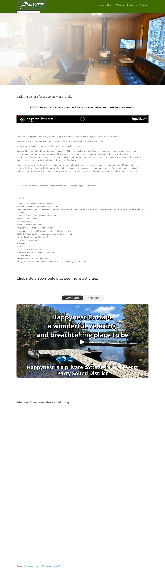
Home (100, 5)
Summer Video (72, 298)
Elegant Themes (35, 566)
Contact (143, 5)
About (109, 5)
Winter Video (93, 298)
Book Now (130, 74)
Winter (120, 5)
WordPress (58, 566)
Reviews (132, 5)
